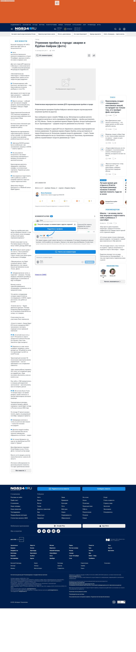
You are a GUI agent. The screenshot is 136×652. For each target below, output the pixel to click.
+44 (88, 231)
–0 (93, 247)
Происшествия (87, 506)
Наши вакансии (16, 509)
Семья (85, 518)
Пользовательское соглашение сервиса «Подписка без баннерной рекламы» (89, 596)
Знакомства (27, 24)
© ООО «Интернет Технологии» (19, 602)
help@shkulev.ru (23, 591)
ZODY (84, 24)
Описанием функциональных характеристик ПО (81, 584)
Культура (64, 503)
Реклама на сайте (16, 497)
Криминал (64, 500)
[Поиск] (115, 29)
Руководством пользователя (77, 582)
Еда (38, 512)
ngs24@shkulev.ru (31, 588)
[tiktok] (58, 531)
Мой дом (64, 509)
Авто (39, 497)
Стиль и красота (109, 500)
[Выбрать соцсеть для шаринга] (94, 55)
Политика (86, 503)
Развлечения (87, 512)
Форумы (42, 24)
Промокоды (92, 24)
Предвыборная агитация (19, 515)
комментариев (45, 55)
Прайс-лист (14, 500)
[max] (53, 531)
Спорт (105, 497)
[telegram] (39, 531)
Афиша (60, 24)
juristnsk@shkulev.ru (53, 590)
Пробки (68, 29)
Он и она (85, 497)
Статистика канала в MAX (19, 518)
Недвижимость (16, 24)
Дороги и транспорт (43, 509)
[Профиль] (124, 29)
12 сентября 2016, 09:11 (41, 50)
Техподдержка (15, 512)
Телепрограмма (51, 24)
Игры (99, 24)
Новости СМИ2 (40, 274)
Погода (35, 24)
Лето (63, 506)
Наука (63, 512)
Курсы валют (77, 24)
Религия (85, 515)
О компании (15, 503)
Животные (40, 515)
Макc (41, 235)
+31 (88, 247)
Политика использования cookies (78, 591)
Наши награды (15, 506)
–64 (94, 231)
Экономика (107, 509)
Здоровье (40, 518)
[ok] (49, 531)
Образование (65, 518)
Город (39, 506)
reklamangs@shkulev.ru (75, 576)
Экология (107, 506)
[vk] (44, 531)
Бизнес (39, 500)
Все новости (21, 41)
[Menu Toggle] (12, 29)
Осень (85, 500)
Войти (41, 262)
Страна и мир (108, 503)
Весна (39, 503)
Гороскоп (67, 24)
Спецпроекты (108, 512)
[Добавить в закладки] (89, 55)
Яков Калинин (46, 193)
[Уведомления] (120, 29)
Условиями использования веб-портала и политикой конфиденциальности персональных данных (95, 585)
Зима (63, 497)
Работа (85, 509)
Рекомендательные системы (76, 594)
